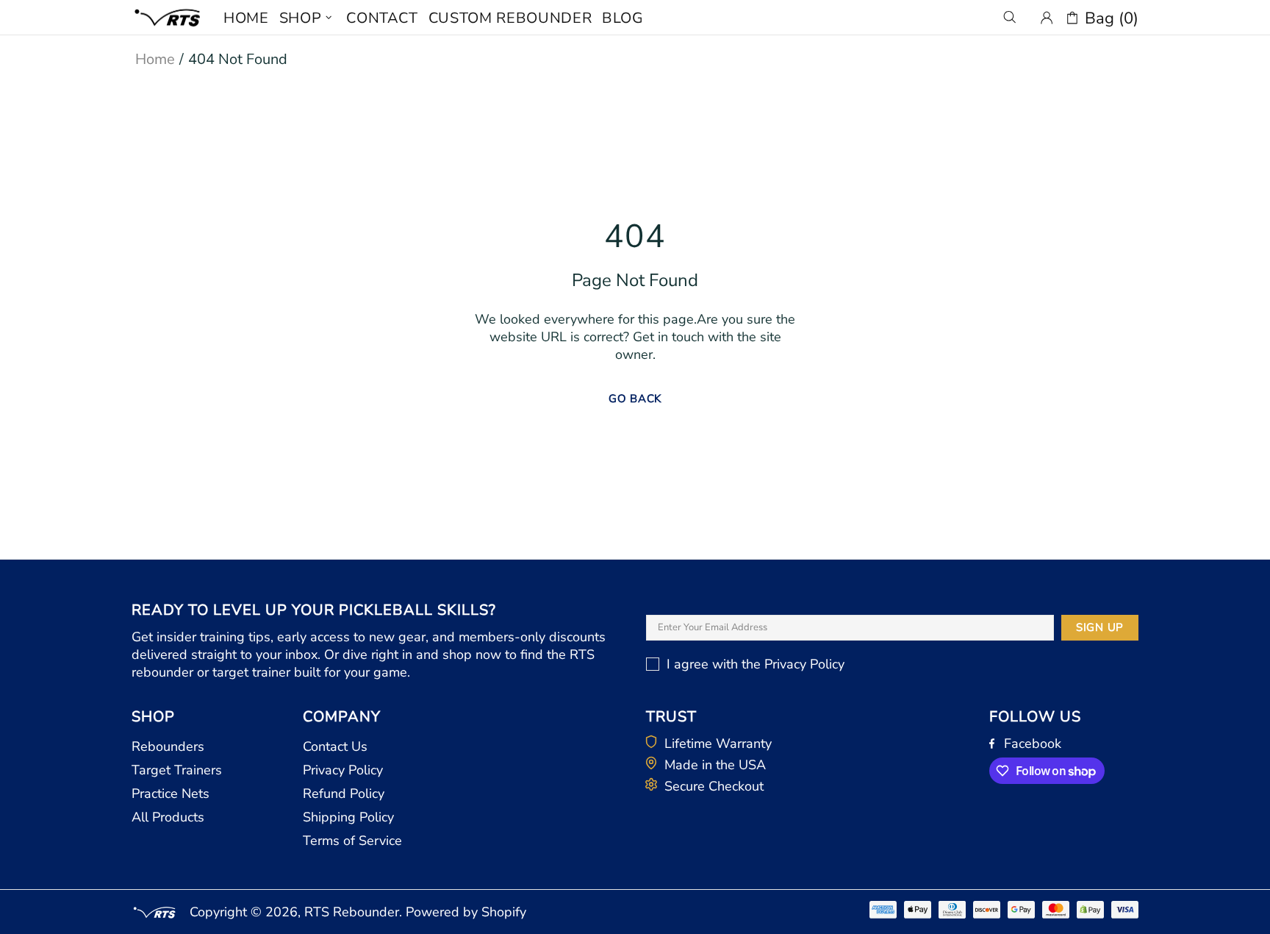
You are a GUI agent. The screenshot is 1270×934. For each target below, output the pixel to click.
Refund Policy (343, 793)
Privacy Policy (343, 770)
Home (155, 59)
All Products (168, 817)
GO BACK (635, 398)
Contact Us (335, 746)
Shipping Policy (348, 817)
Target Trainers (177, 770)
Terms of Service (352, 840)
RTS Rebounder (168, 17)
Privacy (785, 664)
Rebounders (168, 746)
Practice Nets (170, 793)
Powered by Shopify (466, 912)
